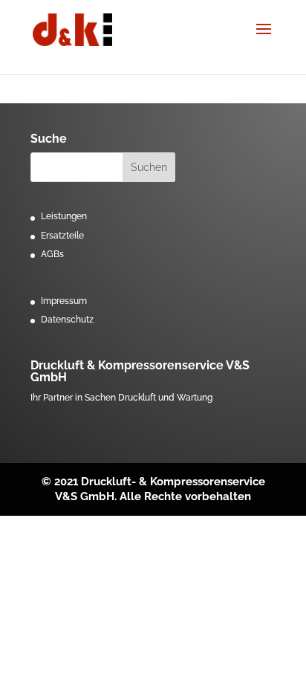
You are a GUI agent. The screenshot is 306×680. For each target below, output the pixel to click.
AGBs (52, 254)
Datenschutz (67, 319)
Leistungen (64, 216)
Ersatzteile (62, 235)
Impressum (64, 301)
